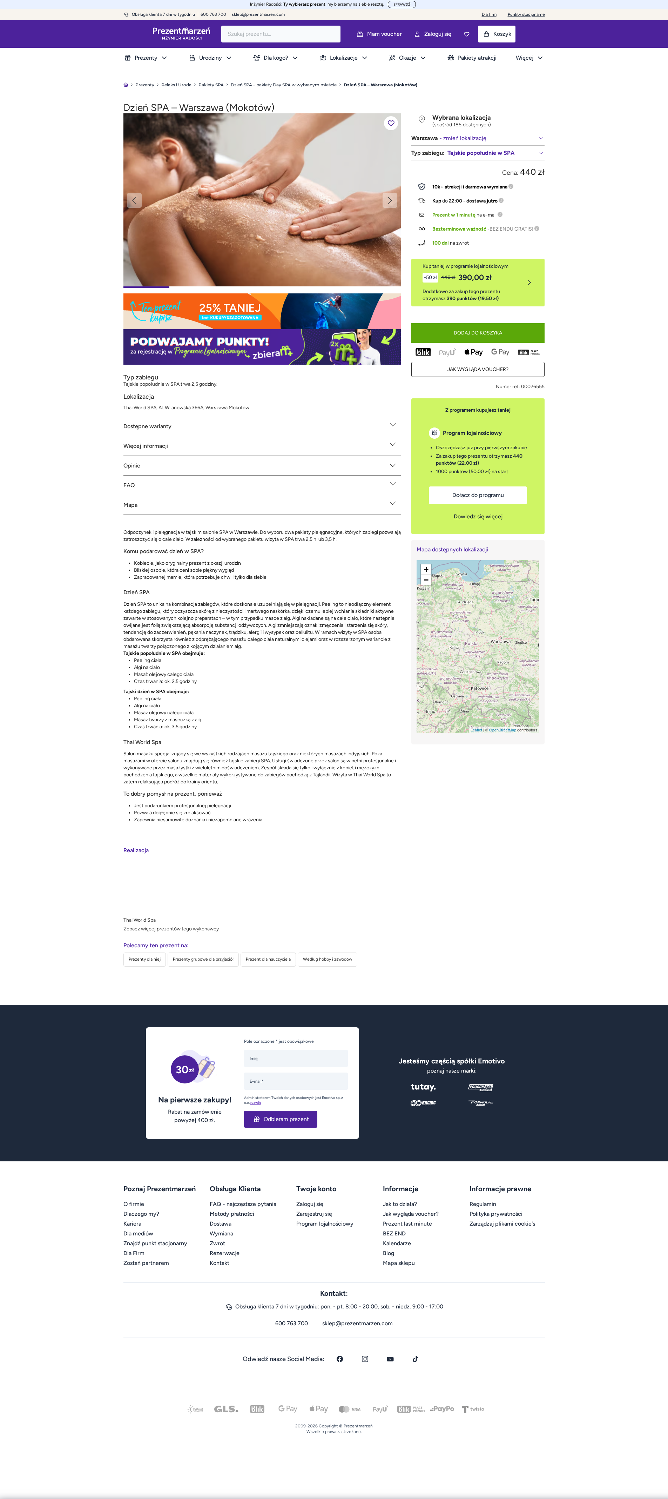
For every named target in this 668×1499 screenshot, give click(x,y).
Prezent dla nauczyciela (268, 959)
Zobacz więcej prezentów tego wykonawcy (171, 929)
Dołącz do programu (478, 495)
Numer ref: (508, 387)
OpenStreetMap (502, 729)
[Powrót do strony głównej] (125, 84)
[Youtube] (390, 1359)
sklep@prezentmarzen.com (258, 14)
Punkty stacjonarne (526, 14)
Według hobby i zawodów (327, 959)
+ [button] (426, 569)
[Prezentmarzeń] (181, 33)
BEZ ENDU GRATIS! (511, 229)
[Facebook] (340, 1359)
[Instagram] (365, 1359)
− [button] (426, 580)
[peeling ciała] (262, 200)
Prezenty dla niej (145, 959)
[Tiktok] (415, 1359)
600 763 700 (291, 1323)
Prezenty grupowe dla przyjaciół (203, 959)
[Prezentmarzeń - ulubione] (466, 34)
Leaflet (476, 729)
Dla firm (489, 14)
